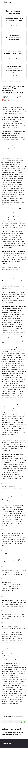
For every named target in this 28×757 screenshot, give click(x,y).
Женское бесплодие (14, 66)
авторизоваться (15, 734)
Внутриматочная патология (14, 18)
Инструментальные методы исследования (14, 34)
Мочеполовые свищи (14, 51)
